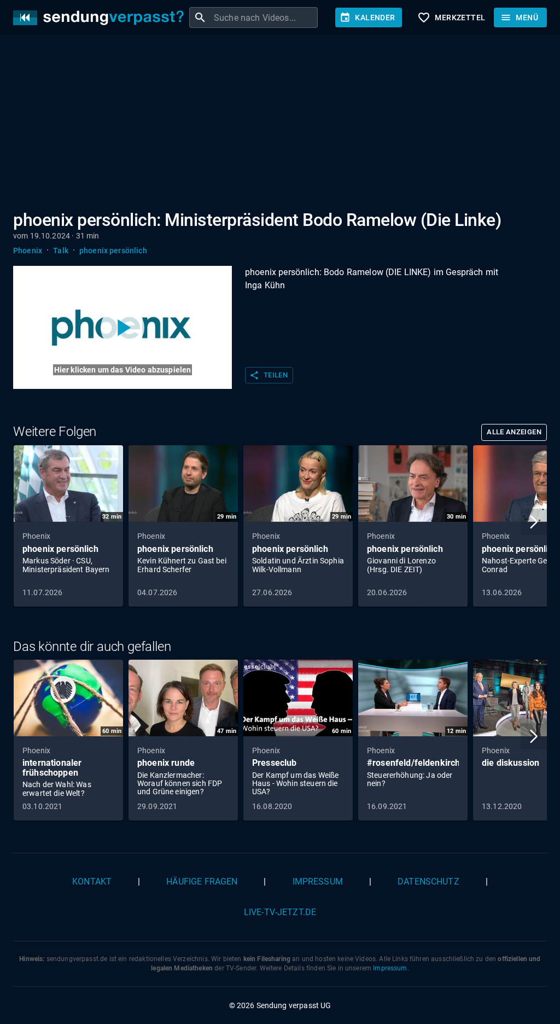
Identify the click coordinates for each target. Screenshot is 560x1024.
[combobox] (264, 17)
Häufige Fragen (201, 881)
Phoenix (27, 250)
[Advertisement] (280, 124)
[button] (534, 522)
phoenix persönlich (113, 250)
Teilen (268, 375)
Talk (60, 250)
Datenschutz (428, 881)
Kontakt (92, 881)
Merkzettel (451, 17)
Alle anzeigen (514, 432)
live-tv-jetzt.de (280, 912)
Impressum (318, 881)
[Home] (101, 17)
